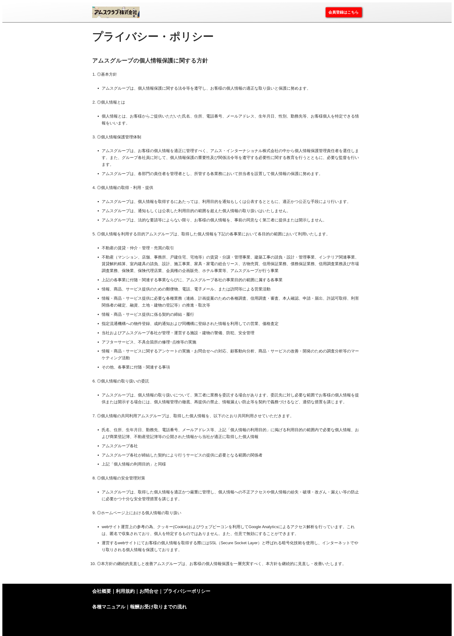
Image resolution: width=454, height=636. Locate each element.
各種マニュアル (108, 606)
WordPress (124, 633)
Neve (95, 633)
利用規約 (125, 591)
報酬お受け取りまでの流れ (158, 606)
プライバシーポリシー (186, 591)
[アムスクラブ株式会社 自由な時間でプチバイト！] (116, 12)
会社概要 (101, 591)
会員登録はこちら (343, 12)
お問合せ (149, 591)
